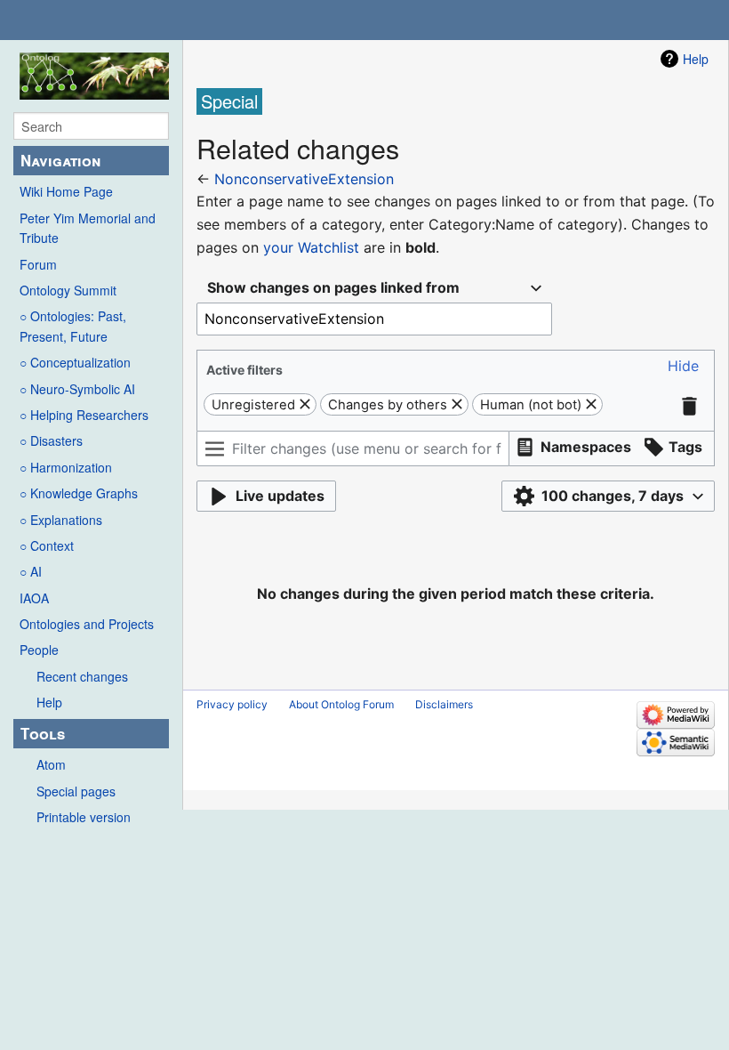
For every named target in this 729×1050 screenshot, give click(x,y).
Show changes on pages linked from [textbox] (333, 287)
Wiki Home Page (66, 191)
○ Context (47, 545)
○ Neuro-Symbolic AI (77, 389)
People (39, 649)
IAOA (34, 598)
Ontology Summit (68, 290)
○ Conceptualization (75, 362)
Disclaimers (444, 704)
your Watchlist (311, 247)
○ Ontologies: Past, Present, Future (73, 325)
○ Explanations (61, 520)
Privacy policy (232, 704)
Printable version (83, 817)
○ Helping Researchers (84, 415)
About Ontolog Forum (341, 704)
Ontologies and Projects (87, 624)
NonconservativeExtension (304, 179)
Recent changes (82, 676)
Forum (38, 264)
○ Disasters (51, 440)
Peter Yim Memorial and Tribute (88, 227)
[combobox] (374, 288)
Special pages (76, 791)
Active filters (244, 369)
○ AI (31, 571)
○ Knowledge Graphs (79, 493)
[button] (683, 366)
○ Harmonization (66, 467)
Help (49, 702)
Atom (51, 764)
